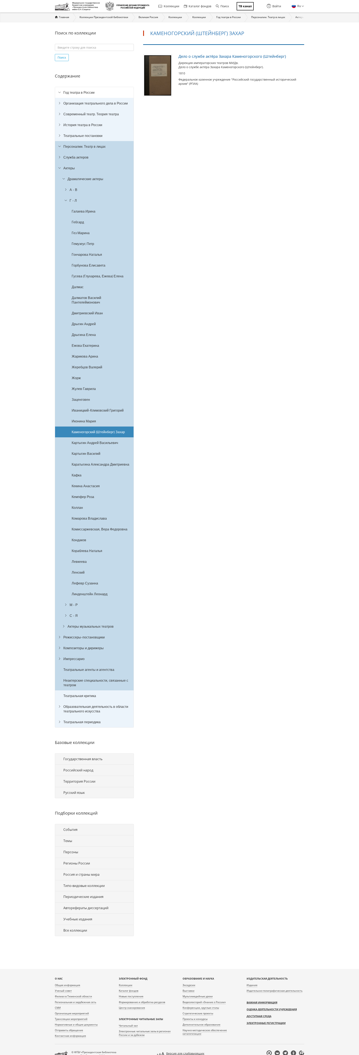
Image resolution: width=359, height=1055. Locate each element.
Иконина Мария (84, 421)
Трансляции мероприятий (71, 1019)
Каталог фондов (200, 6)
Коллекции (171, 6)
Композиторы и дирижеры (83, 648)
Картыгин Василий (86, 453)
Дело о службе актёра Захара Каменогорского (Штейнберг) (232, 56)
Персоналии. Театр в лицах (268, 17)
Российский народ (78, 770)
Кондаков (79, 540)
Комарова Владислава (89, 518)
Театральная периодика (82, 722)
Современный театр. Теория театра (91, 114)
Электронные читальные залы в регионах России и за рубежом (145, 1033)
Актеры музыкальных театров (91, 626)
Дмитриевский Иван (87, 313)
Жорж (76, 378)
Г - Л (73, 200)
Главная (64, 17)
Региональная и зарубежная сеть (75, 1002)
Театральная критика (79, 695)
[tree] (94, 407)
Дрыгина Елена (84, 334)
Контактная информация (70, 1036)
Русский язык (74, 792)
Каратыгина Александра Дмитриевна (100, 464)
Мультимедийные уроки (198, 996)
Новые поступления (131, 996)
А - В (73, 189)
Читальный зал (128, 1025)
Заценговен (81, 399)
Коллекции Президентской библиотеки (104, 17)
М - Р (74, 605)
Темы (67, 841)
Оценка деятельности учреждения (272, 1009)
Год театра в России (228, 17)
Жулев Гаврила (84, 388)
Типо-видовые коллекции (84, 885)
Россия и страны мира (81, 874)
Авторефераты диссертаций (85, 908)
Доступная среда (259, 1016)
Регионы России (76, 863)
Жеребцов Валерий (87, 367)
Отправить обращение (69, 1030)
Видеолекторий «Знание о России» (204, 1002)
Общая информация (67, 985)
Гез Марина (81, 233)
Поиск (224, 6)
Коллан (77, 507)
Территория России (79, 781)
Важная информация (262, 1002)
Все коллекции (75, 930)
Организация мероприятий (72, 1013)
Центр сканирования (132, 1008)
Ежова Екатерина (85, 345)
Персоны (70, 852)
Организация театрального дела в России (95, 103)
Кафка (76, 475)
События (70, 829)
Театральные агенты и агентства (88, 669)
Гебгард (78, 222)
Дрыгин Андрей (84, 324)
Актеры (299, 17)
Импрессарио (74, 659)
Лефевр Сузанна (85, 583)
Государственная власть (82, 759)
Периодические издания (83, 896)
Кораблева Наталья (87, 550)
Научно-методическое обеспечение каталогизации (205, 1031)
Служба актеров (76, 157)
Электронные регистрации (266, 1023)
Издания (252, 985)
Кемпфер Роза (83, 496)
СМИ (58, 1008)
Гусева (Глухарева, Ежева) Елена (97, 276)
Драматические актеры (85, 179)
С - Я (74, 615)
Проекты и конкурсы (195, 1019)
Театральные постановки (82, 135)
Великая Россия (148, 17)
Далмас (78, 287)
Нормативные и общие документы (76, 1024)
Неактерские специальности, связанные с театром (95, 682)
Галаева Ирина (83, 211)
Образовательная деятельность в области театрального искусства (95, 708)
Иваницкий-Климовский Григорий (98, 410)
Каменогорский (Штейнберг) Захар (98, 432)
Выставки (188, 990)
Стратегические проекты (198, 1013)
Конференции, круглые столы (201, 1008)
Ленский (78, 572)
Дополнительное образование (201, 1024)
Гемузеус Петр (83, 243)
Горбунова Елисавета (88, 265)
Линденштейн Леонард (89, 594)
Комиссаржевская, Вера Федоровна (99, 529)
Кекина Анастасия (86, 486)
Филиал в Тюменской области (73, 996)
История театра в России (82, 125)
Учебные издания (77, 919)
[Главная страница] (78, 6)
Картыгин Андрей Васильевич (95, 442)
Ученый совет (63, 990)
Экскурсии (189, 985)
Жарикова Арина (85, 356)
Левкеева (79, 561)
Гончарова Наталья (87, 254)
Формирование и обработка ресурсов (142, 1002)
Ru (298, 6)
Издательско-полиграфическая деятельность (274, 990)
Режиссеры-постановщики (84, 637)
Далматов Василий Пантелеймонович (86, 300)
